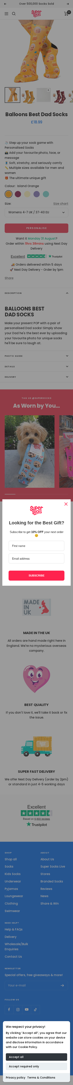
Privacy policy (15, 1078)
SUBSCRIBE (36, 575)
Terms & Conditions (41, 1078)
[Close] (66, 504)
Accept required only (24, 1066)
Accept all (16, 1057)
